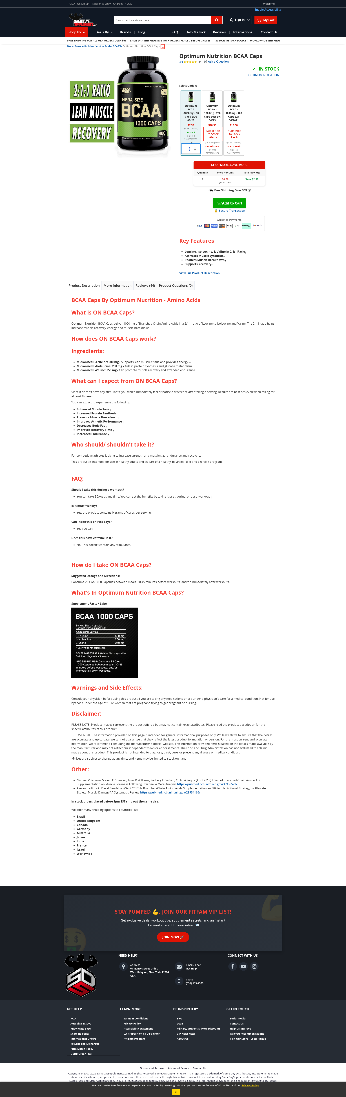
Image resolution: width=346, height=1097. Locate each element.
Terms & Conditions (136, 1018)
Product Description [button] (84, 285)
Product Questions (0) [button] (176, 285)
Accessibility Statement (138, 1028)
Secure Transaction (232, 210)
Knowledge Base (80, 1028)
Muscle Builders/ (85, 46)
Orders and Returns (152, 1068)
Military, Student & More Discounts (198, 1028)
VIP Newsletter (186, 1033)
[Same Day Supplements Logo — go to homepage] (87, 20)
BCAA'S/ (117, 46)
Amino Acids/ (104, 46)
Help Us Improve (240, 1028)
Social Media (237, 1018)
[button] (80, 4)
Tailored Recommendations (247, 1033)
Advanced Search (178, 1068)
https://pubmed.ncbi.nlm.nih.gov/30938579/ (207, 784)
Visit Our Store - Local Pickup (248, 1038)
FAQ (73, 1018)
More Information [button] (118, 285)
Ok (176, 1092)
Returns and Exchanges (84, 1043)
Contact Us (237, 1023)
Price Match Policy (81, 1048)
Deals (180, 1023)
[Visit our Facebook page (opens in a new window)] (233, 966)
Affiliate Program (134, 1038)
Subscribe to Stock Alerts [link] (213, 134)
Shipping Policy (79, 1033)
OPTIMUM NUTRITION (263, 75)
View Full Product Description (199, 273)
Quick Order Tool (81, 1054)
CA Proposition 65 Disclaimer (142, 1033)
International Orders (83, 1038)
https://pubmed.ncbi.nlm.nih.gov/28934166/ (170, 792)
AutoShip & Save (80, 1023)
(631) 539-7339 (194, 983)
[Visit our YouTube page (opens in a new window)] (243, 966)
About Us (182, 1038)
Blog (179, 1018)
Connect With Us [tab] (243, 955)
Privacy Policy (132, 1023)
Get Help (191, 968)
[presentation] (84, 285)
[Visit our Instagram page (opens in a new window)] (254, 966)
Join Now (173, 937)
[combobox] (168, 20)
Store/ (70, 46)
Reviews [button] (145, 285)
